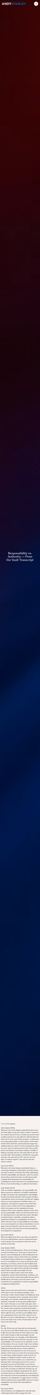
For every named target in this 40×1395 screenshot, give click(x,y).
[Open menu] (36, 4)
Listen (3, 1124)
